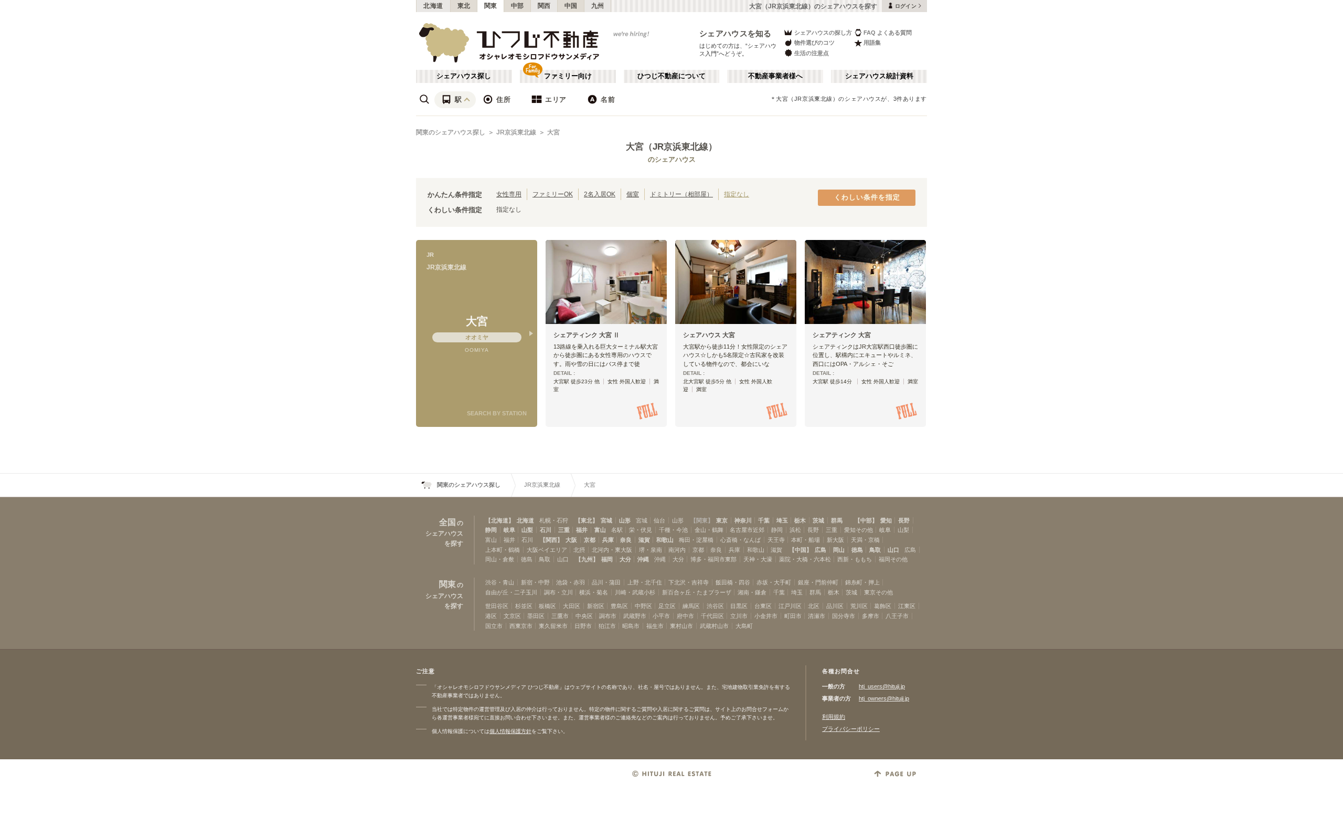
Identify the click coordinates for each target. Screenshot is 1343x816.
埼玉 (782, 520)
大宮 (553, 132)
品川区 (835, 606)
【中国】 (800, 550)
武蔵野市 (634, 616)
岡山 (839, 550)
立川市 (739, 616)
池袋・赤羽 (570, 582)
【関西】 (551, 540)
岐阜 (509, 530)
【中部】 (866, 520)
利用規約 (833, 717)
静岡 (491, 530)
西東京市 (520, 626)
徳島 (857, 550)
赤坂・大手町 (773, 582)
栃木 (800, 520)
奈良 (626, 540)
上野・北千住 (644, 582)
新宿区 (595, 606)
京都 (589, 540)
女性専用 (508, 194)
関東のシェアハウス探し (450, 132)
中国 (571, 5)
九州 (597, 5)
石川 (545, 530)
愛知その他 (858, 530)
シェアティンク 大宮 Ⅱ (586, 335)
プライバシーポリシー (851, 729)
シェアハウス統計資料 (879, 76)
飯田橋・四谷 (733, 582)
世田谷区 (496, 606)
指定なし (736, 194)
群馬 (837, 520)
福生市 (655, 626)
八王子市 (897, 616)
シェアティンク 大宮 (842, 335)
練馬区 (691, 606)
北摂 (579, 550)
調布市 (607, 616)
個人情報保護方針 (510, 731)
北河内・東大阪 (612, 550)
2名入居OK (599, 194)
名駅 (617, 530)
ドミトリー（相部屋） (681, 194)
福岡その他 (893, 559)
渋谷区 (715, 606)
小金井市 (765, 616)
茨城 (818, 520)
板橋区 (547, 606)
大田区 (571, 606)
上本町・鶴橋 (502, 550)
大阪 (571, 540)
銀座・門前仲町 (818, 582)
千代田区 (712, 616)
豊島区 (619, 606)
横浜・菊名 (593, 592)
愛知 (886, 520)
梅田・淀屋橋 (696, 540)
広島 (820, 550)
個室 (632, 194)
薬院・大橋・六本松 (805, 559)
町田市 (793, 616)
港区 (491, 616)
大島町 (744, 626)
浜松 (795, 530)
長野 (904, 520)
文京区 (512, 616)
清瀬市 (816, 616)
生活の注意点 (811, 53)
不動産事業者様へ (775, 76)
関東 (490, 5)
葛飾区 (882, 606)
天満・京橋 (865, 540)
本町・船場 (805, 540)
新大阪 (835, 540)
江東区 (906, 606)
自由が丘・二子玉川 (511, 592)
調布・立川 (558, 592)
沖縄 (643, 559)
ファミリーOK (552, 194)
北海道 (433, 5)
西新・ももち (854, 559)
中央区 (584, 616)
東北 (464, 5)
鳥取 (875, 550)
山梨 (527, 530)
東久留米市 (553, 626)
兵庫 (608, 540)
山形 (625, 520)
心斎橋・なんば (740, 540)
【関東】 (701, 520)
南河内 (677, 550)
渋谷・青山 (499, 582)
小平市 (661, 616)
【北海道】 (499, 520)
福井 (582, 530)
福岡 (607, 559)
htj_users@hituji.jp (882, 686)
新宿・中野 (535, 582)
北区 (813, 606)
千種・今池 (673, 530)
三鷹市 (560, 616)
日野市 (583, 626)
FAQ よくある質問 (888, 32)
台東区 (763, 606)
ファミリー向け (568, 76)
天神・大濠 (757, 559)
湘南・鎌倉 (752, 592)
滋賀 (644, 540)
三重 (564, 530)
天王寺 (776, 540)
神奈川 (743, 520)
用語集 (872, 42)
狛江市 (607, 626)
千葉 (764, 520)
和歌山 (665, 540)
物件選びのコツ (814, 42)
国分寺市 (843, 616)
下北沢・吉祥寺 (688, 582)
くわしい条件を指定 (867, 197)
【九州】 (587, 559)
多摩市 (870, 616)
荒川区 (859, 606)
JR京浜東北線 (516, 132)
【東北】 (586, 520)
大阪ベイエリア (547, 550)
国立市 (494, 626)
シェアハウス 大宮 (709, 335)
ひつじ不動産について (671, 76)
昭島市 (630, 626)
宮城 (606, 520)
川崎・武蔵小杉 (635, 592)
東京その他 (878, 592)
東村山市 (681, 626)
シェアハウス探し (463, 76)
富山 (600, 530)
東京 (722, 520)
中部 (517, 5)
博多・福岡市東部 (713, 559)
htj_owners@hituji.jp (884, 698)
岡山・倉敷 (499, 559)
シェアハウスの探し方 (823, 32)
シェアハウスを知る (735, 33)
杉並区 (523, 606)
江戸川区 (790, 606)
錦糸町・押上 (862, 582)
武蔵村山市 (714, 626)
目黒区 (739, 606)
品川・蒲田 (606, 582)
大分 (625, 559)
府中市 (685, 616)
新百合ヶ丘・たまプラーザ (696, 592)
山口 (893, 550)
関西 (544, 5)
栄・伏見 (640, 530)
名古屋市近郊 (747, 530)
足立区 (667, 606)
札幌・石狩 (553, 520)
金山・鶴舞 (709, 530)
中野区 (643, 606)
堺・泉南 (650, 550)
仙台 (659, 520)
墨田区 (536, 616)
